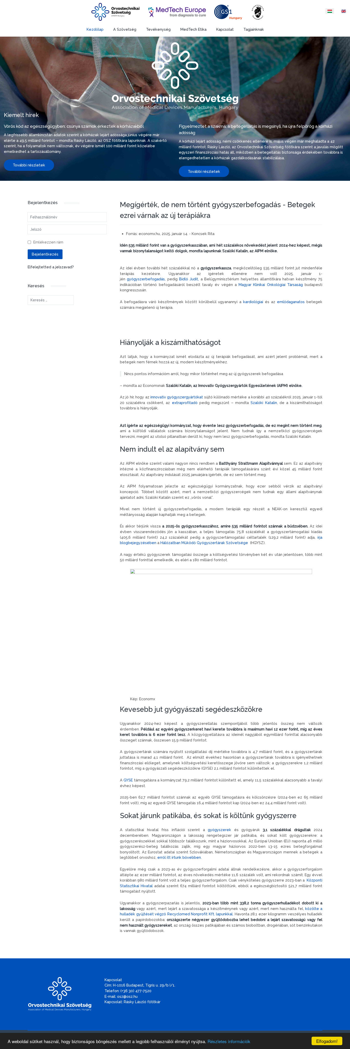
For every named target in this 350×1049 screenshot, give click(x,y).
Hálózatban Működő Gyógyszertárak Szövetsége (204, 543)
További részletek (29, 165)
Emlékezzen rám (48, 242)
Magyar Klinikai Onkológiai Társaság (272, 284)
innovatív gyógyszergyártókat (176, 397)
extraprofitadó (185, 402)
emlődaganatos (291, 302)
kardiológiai (253, 302)
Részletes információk (229, 1041)
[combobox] (51, 300)
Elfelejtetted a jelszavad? (51, 267)
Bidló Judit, (189, 279)
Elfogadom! (327, 1041)
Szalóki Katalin (264, 402)
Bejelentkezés (45, 254)
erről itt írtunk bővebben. (179, 857)
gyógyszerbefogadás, (146, 279)
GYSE (128, 780)
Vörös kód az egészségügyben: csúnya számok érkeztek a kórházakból (74, 126)
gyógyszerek (219, 830)
